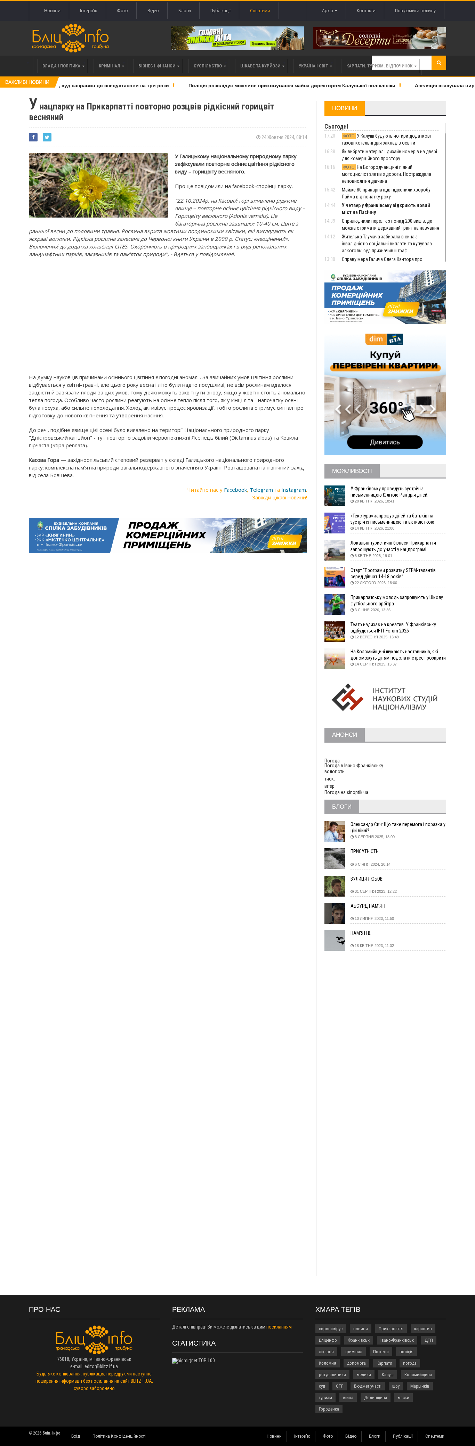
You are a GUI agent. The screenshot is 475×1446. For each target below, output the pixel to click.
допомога (356, 1363)
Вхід (75, 1436)
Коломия (327, 1363)
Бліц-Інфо (328, 1340)
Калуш (388, 1374)
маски (403, 1397)
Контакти (366, 11)
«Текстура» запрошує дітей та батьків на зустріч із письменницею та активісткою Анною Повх (392, 519)
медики (364, 1374)
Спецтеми (260, 11)
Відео (153, 11)
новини (360, 1328)
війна (348, 1397)
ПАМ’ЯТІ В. (361, 933)
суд (322, 1386)
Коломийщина (418, 1374)
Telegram (261, 489)
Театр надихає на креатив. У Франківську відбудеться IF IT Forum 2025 (393, 628)
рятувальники (332, 1374)
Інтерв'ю (88, 11)
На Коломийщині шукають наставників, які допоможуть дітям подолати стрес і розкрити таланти (398, 655)
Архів (328, 11)
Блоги (184, 11)
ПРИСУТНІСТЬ (365, 851)
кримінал (353, 1351)
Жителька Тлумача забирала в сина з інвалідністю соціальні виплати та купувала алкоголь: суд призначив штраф (387, 243)
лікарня (326, 1351)
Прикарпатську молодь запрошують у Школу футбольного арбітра (397, 600)
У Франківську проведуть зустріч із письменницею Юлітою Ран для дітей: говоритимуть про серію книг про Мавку (392, 492)
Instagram (293, 489)
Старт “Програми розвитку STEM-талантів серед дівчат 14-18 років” (393, 573)
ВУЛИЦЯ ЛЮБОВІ (367, 879)
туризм (325, 1397)
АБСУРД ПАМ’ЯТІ (368, 906)
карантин (423, 1328)
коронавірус (331, 1328)
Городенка (329, 1409)
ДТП (429, 1340)
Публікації (220, 11)
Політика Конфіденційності (119, 1436)
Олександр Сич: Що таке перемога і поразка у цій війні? (398, 827)
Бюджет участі (367, 1386)
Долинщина (375, 1397)
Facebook (235, 489)
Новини (52, 11)
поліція (406, 1351)
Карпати (384, 1363)
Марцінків (419, 1386)
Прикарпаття (391, 1328)
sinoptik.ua (357, 792)
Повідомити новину (415, 11)
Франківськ (359, 1340)
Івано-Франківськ (397, 1340)
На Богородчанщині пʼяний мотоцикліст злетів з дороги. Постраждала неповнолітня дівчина (386, 174)
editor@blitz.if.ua (101, 1366)
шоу (396, 1386)
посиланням (279, 1327)
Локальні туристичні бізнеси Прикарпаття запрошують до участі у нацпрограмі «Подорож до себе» (393, 546)
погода (410, 1363)
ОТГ (339, 1386)
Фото (122, 11)
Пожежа (381, 1351)
